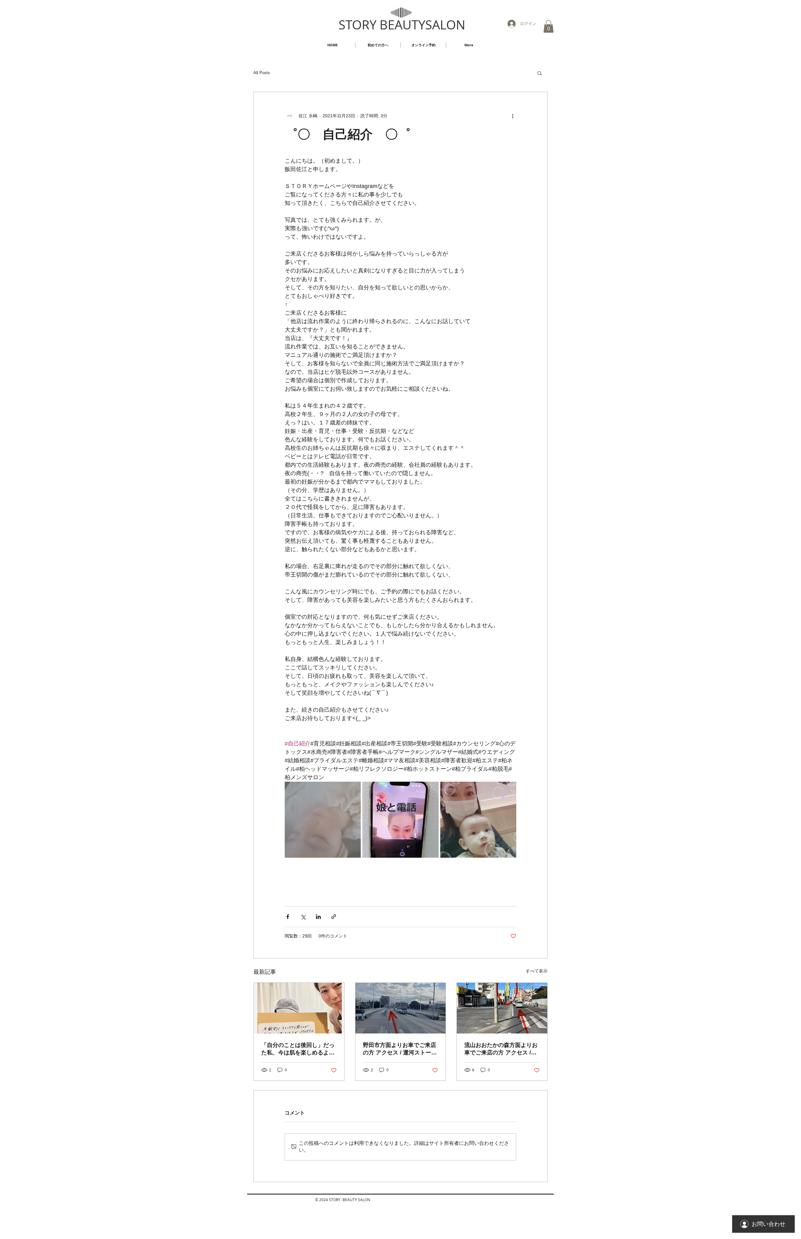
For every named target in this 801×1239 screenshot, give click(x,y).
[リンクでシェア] (334, 917)
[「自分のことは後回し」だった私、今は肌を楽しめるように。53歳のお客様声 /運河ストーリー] (299, 1008)
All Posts (261, 72)
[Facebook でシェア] (288, 917)
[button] (548, 26)
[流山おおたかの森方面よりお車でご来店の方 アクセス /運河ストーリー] (502, 1008)
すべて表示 (537, 970)
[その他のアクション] (512, 115)
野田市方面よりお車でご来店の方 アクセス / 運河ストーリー (400, 1049)
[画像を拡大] (323, 820)
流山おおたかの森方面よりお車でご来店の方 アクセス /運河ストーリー (501, 1049)
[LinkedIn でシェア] (318, 917)
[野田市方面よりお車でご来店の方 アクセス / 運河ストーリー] (400, 1008)
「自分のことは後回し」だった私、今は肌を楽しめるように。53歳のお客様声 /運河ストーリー (297, 1049)
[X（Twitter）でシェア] (303, 917)
